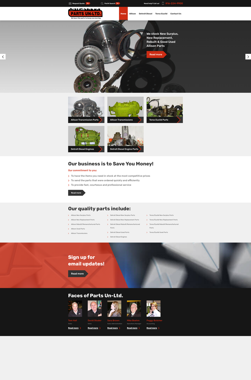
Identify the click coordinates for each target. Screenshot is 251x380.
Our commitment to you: (82, 170)
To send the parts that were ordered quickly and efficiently (105, 180)
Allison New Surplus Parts (81, 215)
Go (88, 3)
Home (123, 13)
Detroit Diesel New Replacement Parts (124, 220)
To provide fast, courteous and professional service (101, 184)
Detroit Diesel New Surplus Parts (122, 215)
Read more (156, 54)
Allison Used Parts (78, 229)
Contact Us (175, 13)
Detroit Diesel (145, 13)
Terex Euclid (161, 13)
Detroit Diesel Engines (118, 237)
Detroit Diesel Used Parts (119, 232)
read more (73, 328)
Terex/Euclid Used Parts (159, 232)
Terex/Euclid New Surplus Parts (162, 215)
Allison (132, 13)
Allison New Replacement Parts (83, 220)
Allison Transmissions (79, 233)
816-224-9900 (174, 3)
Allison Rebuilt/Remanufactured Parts (85, 224)
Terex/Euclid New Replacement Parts (164, 220)
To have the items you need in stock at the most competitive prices (110, 175)
